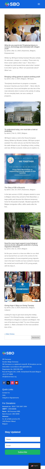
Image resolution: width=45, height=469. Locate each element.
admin (8, 50)
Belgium (32, 50)
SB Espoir (30, 79)
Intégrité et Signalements (10, 398)
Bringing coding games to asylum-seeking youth (22, 77)
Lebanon (7, 310)
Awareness (25, 50)
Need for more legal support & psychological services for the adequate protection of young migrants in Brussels (21, 245)
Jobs (3, 395)
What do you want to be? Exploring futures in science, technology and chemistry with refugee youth (22, 46)
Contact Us (6, 393)
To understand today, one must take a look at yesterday (20, 130)
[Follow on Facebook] (4, 382)
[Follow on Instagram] (12, 382)
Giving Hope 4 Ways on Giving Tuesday (19, 305)
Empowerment (9, 53)
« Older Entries (9, 334)
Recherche (35, 337)
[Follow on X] (8, 382)
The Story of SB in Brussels (14, 187)
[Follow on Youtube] (16, 382)
